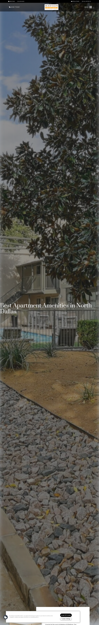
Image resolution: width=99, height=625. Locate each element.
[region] (43, 617)
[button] (75, 1)
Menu (86, 7)
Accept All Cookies (66, 615)
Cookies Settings (66, 619)
